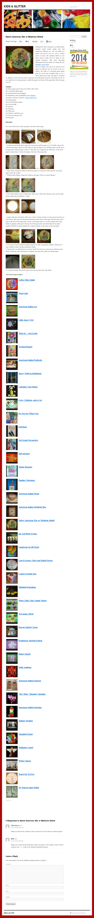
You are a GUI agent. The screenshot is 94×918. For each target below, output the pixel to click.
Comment (8, 864)
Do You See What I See (29, 413)
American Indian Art (28, 306)
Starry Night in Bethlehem (30, 373)
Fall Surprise (24, 453)
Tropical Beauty (25, 346)
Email (7, 891)
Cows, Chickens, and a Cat (30, 400)
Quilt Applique (25, 667)
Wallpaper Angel (26, 747)
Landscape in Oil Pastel (29, 547)
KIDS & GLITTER (15, 6)
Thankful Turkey (26, 734)
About (12, 30)
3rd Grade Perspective (28, 440)
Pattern (23, 93)
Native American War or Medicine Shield (36, 520)
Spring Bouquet (25, 466)
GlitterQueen (15, 825)
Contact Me (30, 30)
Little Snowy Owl (26, 319)
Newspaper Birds (26, 613)
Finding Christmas (27, 480)
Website (8, 897)
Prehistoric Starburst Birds (30, 640)
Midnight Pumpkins (27, 587)
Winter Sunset (25, 760)
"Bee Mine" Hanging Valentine (32, 694)
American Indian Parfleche (30, 360)
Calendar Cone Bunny (28, 386)
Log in (72, 47)
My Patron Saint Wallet (29, 787)
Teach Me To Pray (27, 774)
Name (7, 885)
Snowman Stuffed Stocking (30, 707)
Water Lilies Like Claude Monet (32, 600)
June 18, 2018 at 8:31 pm (17, 827)
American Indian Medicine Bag (32, 506)
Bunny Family (25, 653)
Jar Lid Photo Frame (28, 533)
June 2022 (73, 42)
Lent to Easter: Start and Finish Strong (36, 560)
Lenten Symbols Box (27, 573)
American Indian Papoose (30, 680)
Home (7, 30)
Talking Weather (26, 720)
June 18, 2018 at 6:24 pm (17, 841)
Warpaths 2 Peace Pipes (42, 64)
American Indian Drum (29, 493)
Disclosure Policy (20, 30)
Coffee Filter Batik (27, 279)
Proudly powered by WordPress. (79, 913)
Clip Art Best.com (31, 98)
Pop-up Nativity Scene (28, 627)
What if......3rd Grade (28, 333)
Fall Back (23, 426)
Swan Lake (23, 293)
